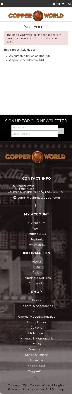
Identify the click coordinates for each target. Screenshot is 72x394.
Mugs (37, 344)
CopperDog (36, 371)
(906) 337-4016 (55, 192)
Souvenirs (37, 360)
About (36, 261)
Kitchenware (36, 333)
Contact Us (37, 283)
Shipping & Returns (36, 278)
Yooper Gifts (36, 365)
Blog (36, 267)
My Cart (36, 239)
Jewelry (36, 327)
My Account (36, 223)
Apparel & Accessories (36, 306)
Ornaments (36, 349)
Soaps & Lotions (36, 355)
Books (36, 300)
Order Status (37, 233)
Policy (36, 272)
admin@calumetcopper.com (38, 197)
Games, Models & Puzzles (36, 316)
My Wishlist (37, 244)
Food (36, 311)
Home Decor (36, 322)
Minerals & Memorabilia (37, 338)
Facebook (35, 205)
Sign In (37, 228)
